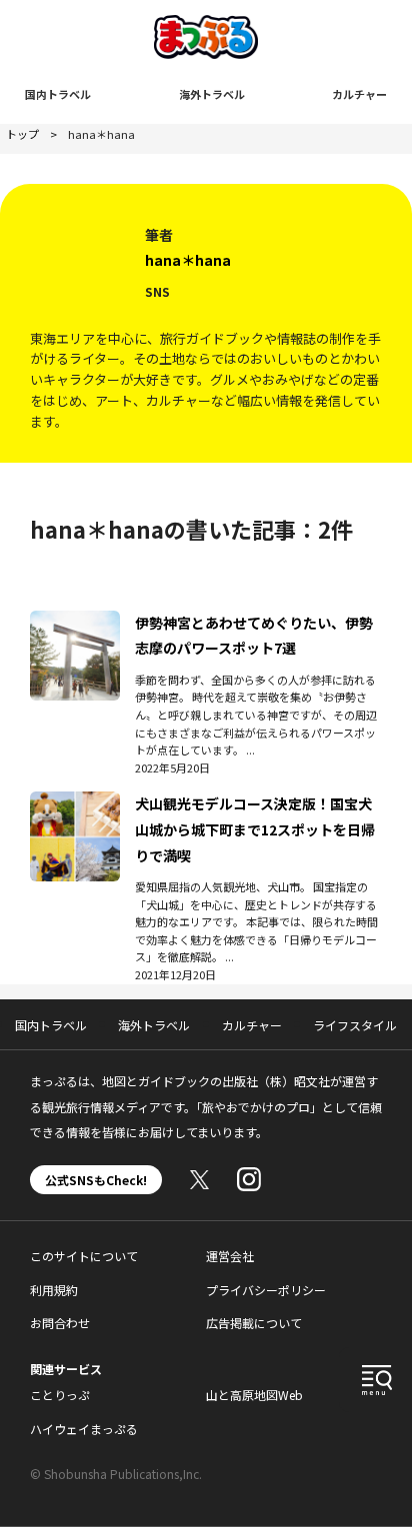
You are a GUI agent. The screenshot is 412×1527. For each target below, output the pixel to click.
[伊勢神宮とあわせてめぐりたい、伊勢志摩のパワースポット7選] (75, 623)
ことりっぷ (60, 1394)
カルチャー (359, 94)
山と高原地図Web (254, 1394)
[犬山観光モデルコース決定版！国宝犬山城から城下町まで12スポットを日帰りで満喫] (75, 803)
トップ (22, 134)
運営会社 (230, 1255)
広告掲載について (254, 1322)
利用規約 (54, 1289)
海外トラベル (212, 94)
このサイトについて (84, 1255)
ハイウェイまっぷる (84, 1428)
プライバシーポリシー (266, 1289)
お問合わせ (60, 1322)
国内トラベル (58, 94)
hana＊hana (188, 260)
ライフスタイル (355, 1024)
